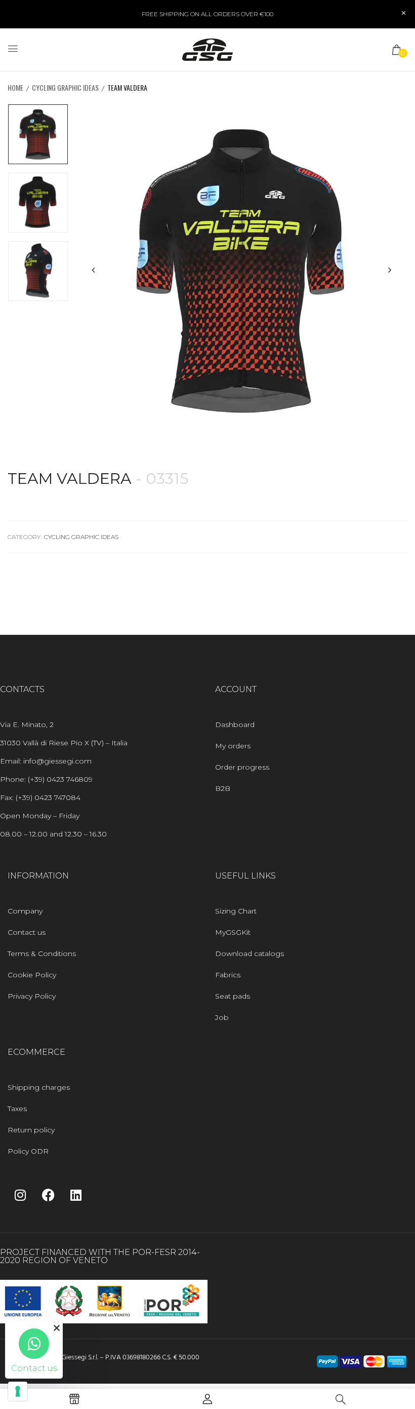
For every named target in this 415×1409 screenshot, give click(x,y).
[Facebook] (48, 1194)
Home (15, 87)
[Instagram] (20, 1194)
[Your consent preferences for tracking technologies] (17, 1391)
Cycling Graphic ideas (65, 87)
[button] (397, 49)
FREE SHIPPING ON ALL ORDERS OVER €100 (207, 14)
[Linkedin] (76, 1194)
